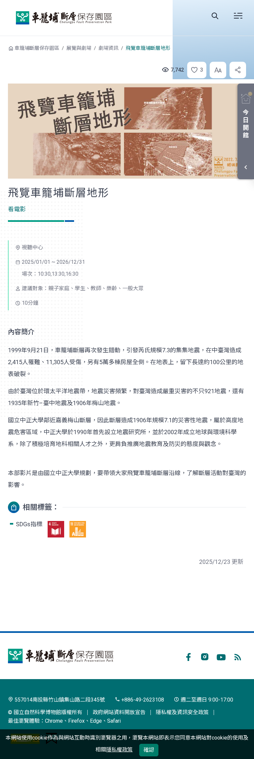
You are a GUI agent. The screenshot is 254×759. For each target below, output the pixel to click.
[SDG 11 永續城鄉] (78, 529)
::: (3, 47)
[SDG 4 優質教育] (56, 529)
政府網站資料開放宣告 (119, 712)
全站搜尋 (215, 15)
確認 (149, 750)
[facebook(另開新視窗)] (188, 656)
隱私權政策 (119, 749)
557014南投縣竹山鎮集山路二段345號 (59, 700)
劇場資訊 (108, 48)
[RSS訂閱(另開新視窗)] (238, 656)
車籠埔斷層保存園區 (63, 17)
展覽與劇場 (78, 48)
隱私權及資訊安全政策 (182, 712)
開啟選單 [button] (238, 15)
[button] (195, 70)
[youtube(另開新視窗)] (221, 656)
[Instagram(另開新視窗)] (205, 656)
